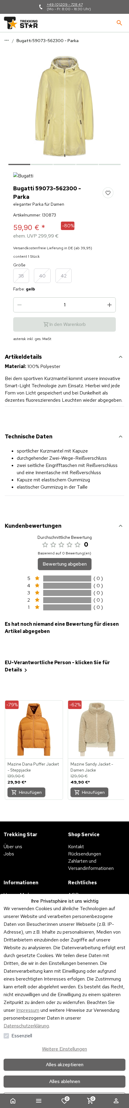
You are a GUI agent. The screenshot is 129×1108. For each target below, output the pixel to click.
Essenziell (21, 1036)
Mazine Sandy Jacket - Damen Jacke (91, 767)
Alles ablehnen (64, 1081)
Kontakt (76, 846)
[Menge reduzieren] (20, 305)
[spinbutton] (64, 305)
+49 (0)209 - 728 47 (65, 4)
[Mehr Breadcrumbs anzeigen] (7, 40)
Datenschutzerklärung (26, 1026)
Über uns (13, 846)
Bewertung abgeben (65, 564)
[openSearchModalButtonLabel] (119, 23)
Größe (19, 265)
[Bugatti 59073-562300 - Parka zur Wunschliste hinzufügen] (108, 192)
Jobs (9, 854)
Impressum (27, 1010)
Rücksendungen (84, 854)
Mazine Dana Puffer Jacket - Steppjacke (33, 767)
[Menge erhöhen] (110, 305)
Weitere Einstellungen (64, 1049)
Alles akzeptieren (64, 1064)
